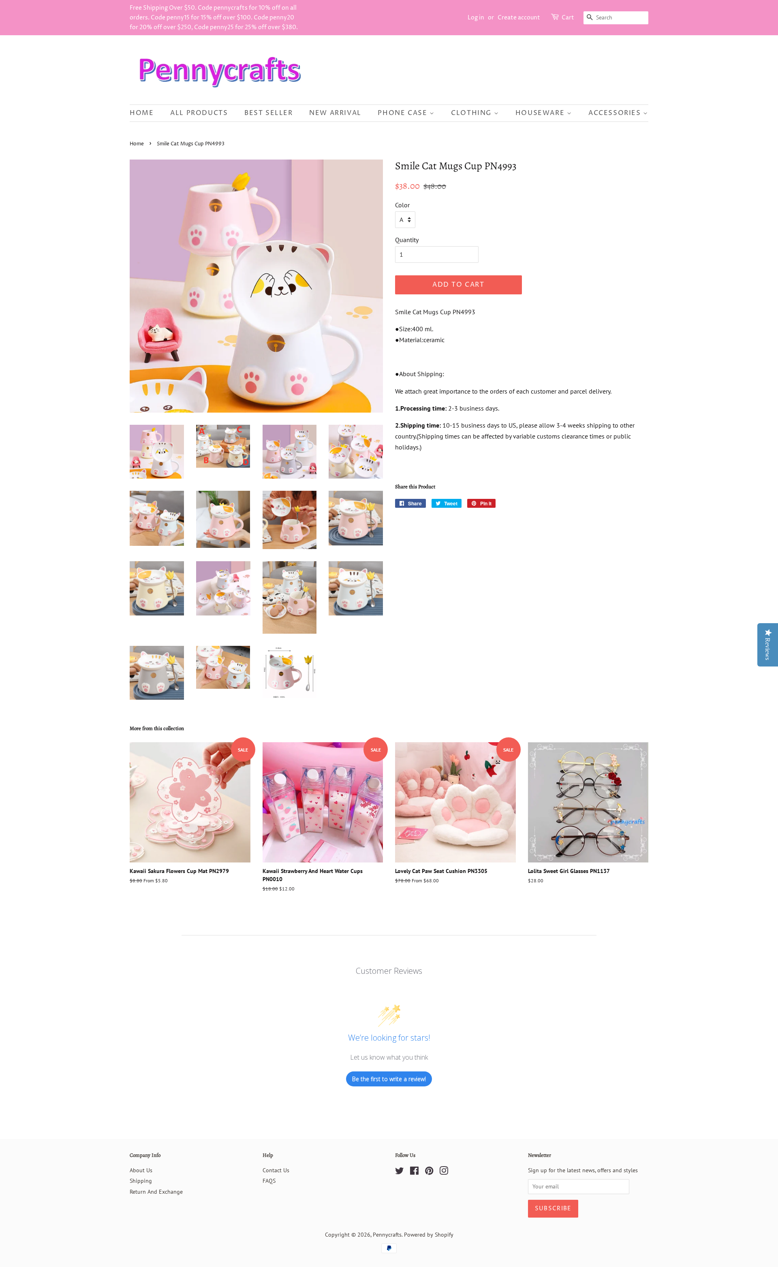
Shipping (141, 1180)
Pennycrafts (387, 1234)
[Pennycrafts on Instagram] (443, 1172)
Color (402, 205)
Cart (568, 17)
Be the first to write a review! (389, 1079)
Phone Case (404, 113)
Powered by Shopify (428, 1234)
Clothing (472, 113)
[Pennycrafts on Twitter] (399, 1172)
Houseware (541, 113)
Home (142, 113)
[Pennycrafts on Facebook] (414, 1172)
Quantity (407, 240)
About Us (141, 1170)
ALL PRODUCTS (199, 113)
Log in (476, 17)
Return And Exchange (156, 1191)
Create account (519, 17)
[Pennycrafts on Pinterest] (429, 1172)
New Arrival (335, 113)
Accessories (615, 113)
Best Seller (268, 113)
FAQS (269, 1180)
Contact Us (276, 1170)
